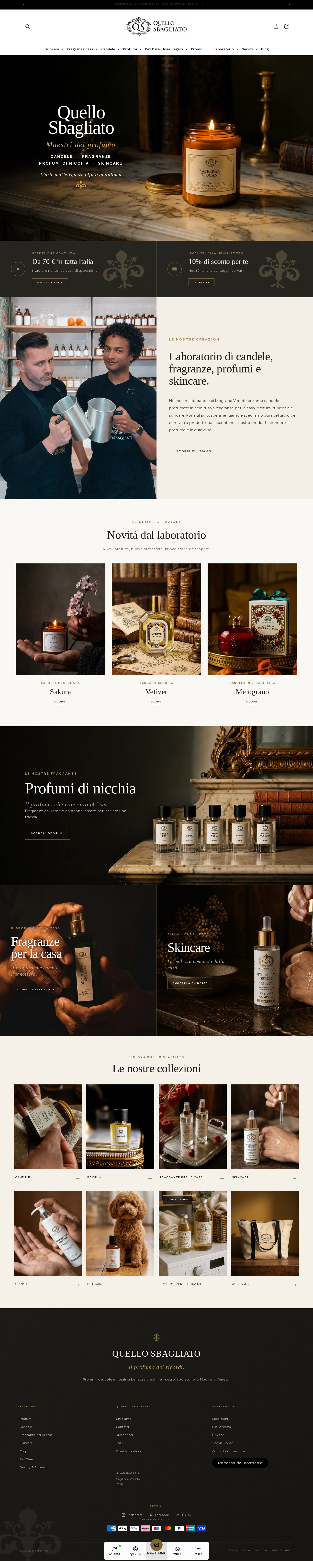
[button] (27, 26)
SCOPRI (60, 701)
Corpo (24, 1451)
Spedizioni (220, 1419)
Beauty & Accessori (34, 1467)
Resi (274, 1550)
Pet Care (26, 1459)
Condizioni (261, 1550)
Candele (26, 1427)
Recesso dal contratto (240, 1463)
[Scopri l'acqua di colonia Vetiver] (156, 619)
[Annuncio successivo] (289, 4)
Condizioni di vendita (228, 1451)
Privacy (218, 1435)
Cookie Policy (222, 1443)
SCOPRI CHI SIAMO (194, 451)
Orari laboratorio (129, 1451)
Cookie (246, 1550)
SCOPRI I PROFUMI (47, 833)
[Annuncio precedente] (23, 4)
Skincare (26, 1443)
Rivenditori (124, 1435)
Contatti (122, 1427)
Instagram (135, 1515)
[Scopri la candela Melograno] (252, 619)
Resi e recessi (222, 1427)
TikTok (186, 1515)
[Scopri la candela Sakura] (60, 619)
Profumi (26, 1419)
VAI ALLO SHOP (50, 282)
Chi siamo (123, 1419)
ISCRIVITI (201, 282)
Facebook (162, 1515)
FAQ (119, 1443)
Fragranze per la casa (36, 1435)
